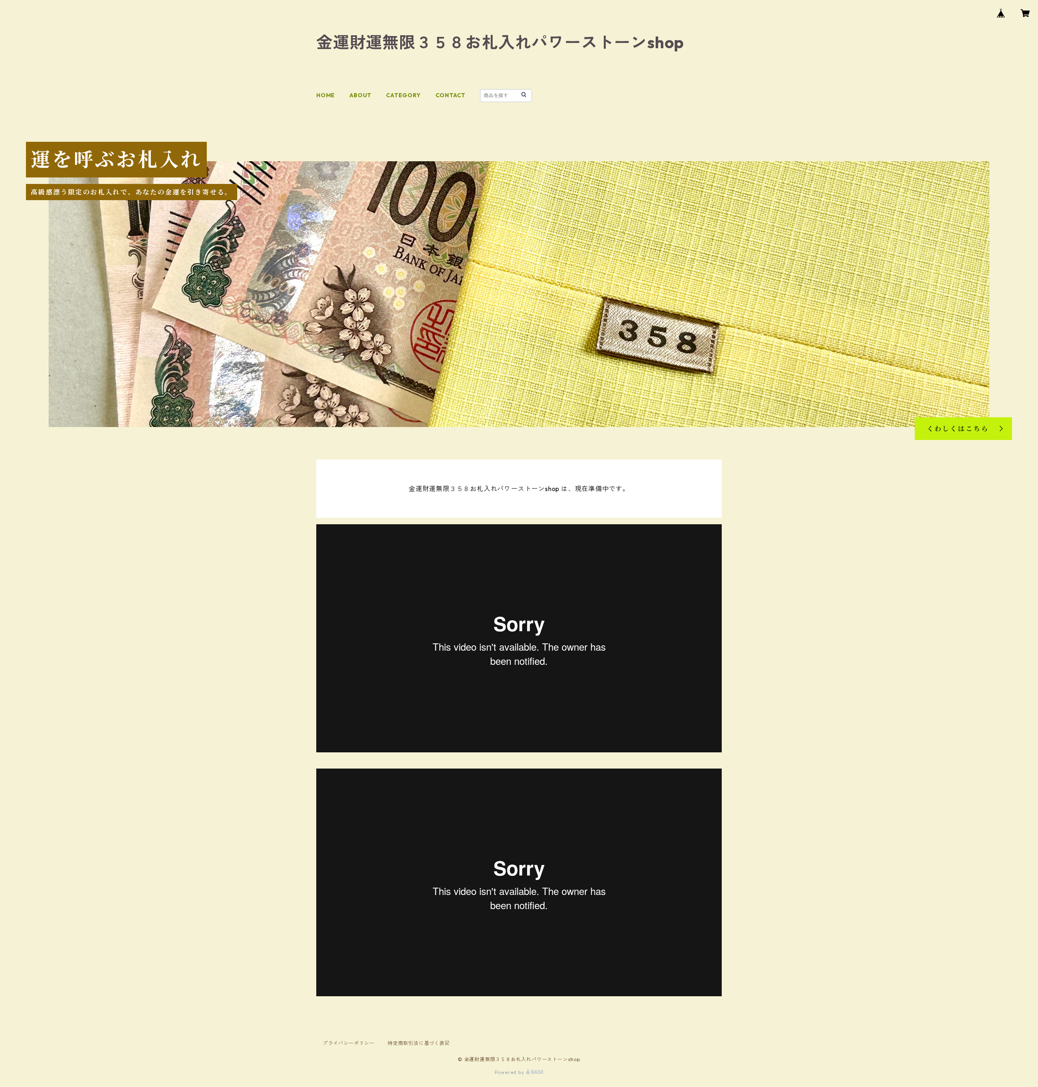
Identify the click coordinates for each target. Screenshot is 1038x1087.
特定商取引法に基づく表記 (419, 1043)
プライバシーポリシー (349, 1043)
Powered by (510, 1072)
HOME (325, 95)
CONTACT (450, 95)
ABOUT (360, 95)
